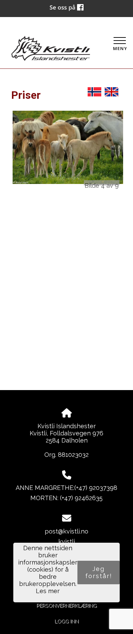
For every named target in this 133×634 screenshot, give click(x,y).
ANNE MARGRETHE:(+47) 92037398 (66, 487)
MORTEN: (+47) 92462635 (66, 497)
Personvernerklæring (66, 605)
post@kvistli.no (66, 531)
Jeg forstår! (98, 572)
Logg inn (67, 621)
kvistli (66, 541)
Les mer (48, 590)
